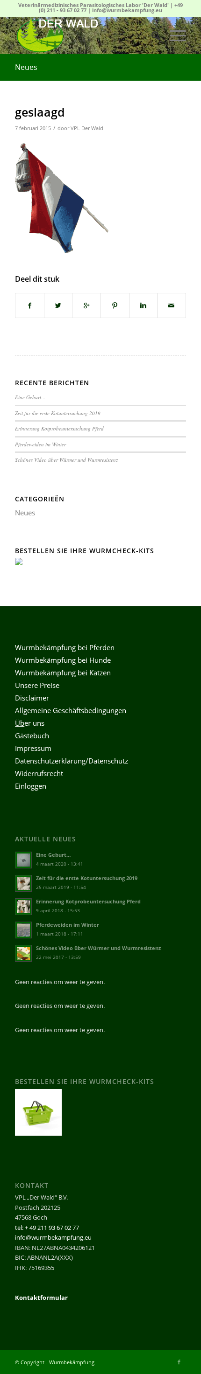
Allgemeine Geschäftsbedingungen (70, 710)
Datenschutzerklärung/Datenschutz (71, 760)
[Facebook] (179, 1362)
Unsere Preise (37, 685)
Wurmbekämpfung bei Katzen (63, 672)
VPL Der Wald (87, 128)
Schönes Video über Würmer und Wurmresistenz (66, 459)
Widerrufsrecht (39, 773)
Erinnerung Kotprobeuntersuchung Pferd (59, 428)
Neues (26, 67)
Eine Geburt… (30, 397)
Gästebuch (32, 735)
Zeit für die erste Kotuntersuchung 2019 (57, 412)
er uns (29, 723)
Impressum (33, 748)
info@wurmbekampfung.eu (127, 10)
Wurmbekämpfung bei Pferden (65, 647)
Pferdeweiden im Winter (40, 444)
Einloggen (30, 786)
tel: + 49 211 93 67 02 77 (47, 1227)
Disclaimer (32, 697)
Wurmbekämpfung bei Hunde (63, 660)
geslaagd (40, 112)
